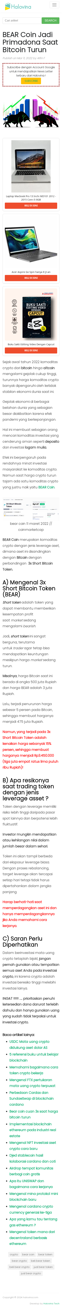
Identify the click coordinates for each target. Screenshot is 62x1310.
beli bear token (40, 1261)
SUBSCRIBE (31, 81)
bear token (45, 1254)
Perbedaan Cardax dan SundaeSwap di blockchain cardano (31, 1098)
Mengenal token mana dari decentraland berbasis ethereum (32, 1238)
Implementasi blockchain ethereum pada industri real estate (32, 1130)
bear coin (28, 1254)
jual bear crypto (31, 1273)
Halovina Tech (51, 1303)
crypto (14, 1254)
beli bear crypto (19, 1267)
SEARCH (50, 20)
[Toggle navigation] (54, 4)
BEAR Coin (46, 487)
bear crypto (19, 1261)
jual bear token (43, 1267)
